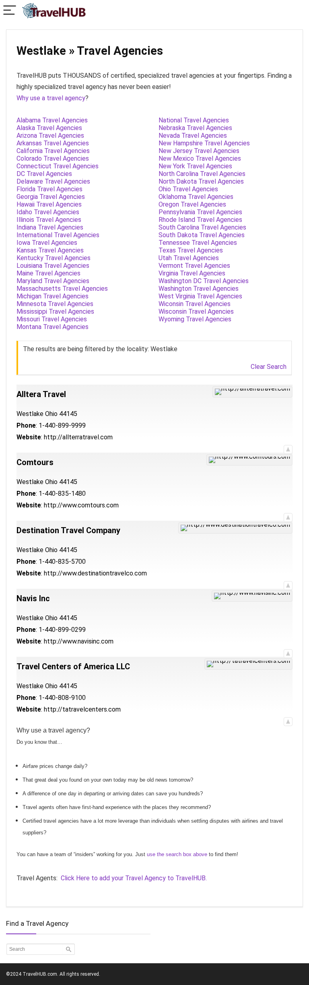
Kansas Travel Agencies (50, 250)
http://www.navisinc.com (78, 641)
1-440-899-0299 (62, 629)
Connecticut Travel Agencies (57, 166)
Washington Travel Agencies (199, 288)
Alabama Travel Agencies (52, 120)
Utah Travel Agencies (189, 258)
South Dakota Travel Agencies (202, 235)
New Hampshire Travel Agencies (204, 143)
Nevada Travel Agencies (193, 135)
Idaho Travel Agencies (47, 212)
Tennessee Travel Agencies (198, 242)
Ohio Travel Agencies (188, 189)
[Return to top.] (288, 449)
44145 (68, 414)
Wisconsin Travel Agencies (196, 311)
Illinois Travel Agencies (48, 219)
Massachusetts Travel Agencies (62, 288)
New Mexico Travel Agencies (200, 158)
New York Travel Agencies (195, 166)
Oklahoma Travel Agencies (196, 197)
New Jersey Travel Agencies (199, 151)
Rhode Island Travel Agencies (200, 219)
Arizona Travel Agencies (50, 135)
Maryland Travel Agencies (52, 281)
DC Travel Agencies (44, 174)
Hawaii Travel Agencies (49, 204)
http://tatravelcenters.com (82, 709)
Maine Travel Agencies (48, 273)
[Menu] (9, 10)
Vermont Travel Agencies (194, 265)
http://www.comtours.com (81, 505)
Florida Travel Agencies (49, 189)
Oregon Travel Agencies (192, 204)
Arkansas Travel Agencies (52, 143)
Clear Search (268, 366)
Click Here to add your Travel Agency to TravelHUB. (134, 878)
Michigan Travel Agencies (52, 296)
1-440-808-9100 (62, 698)
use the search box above (177, 854)
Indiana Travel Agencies (49, 227)
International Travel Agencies (57, 235)
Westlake (29, 414)
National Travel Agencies (194, 120)
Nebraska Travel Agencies (195, 128)
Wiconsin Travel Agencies (195, 304)
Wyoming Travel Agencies (195, 319)
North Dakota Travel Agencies (201, 181)
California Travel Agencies (53, 151)
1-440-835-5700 (62, 561)
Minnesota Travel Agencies (54, 304)
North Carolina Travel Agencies (202, 174)
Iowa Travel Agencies (46, 242)
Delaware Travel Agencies (53, 181)
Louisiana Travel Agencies (52, 265)
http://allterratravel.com (78, 437)
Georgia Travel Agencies (50, 197)
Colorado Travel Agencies (52, 158)
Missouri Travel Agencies (51, 319)
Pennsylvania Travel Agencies (200, 212)
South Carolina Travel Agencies (202, 227)
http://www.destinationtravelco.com (95, 573)
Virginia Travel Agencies (192, 273)
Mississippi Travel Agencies (55, 311)
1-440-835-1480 (62, 493)
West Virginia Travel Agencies (200, 296)
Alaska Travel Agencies (49, 128)
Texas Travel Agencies (191, 250)
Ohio (51, 414)
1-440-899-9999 (62, 425)
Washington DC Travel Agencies (204, 281)
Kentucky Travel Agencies (53, 258)
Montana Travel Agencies (52, 327)
